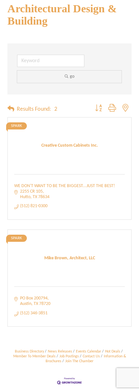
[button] (10, 109)
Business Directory (29, 351)
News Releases (60, 351)
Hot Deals (112, 351)
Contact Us (91, 356)
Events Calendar (88, 351)
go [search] (72, 76)
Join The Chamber (79, 361)
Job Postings (69, 356)
